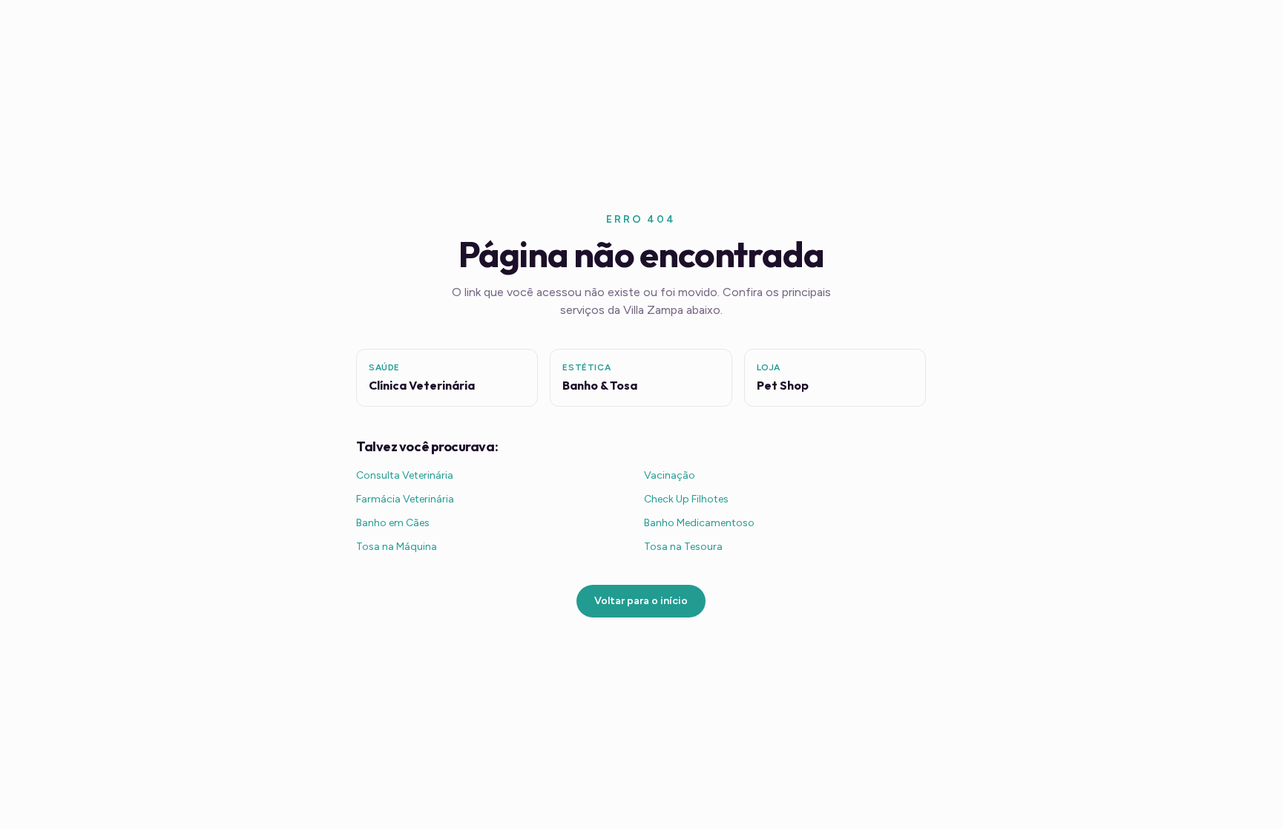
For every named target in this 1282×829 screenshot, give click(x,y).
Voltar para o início (641, 600)
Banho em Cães (393, 523)
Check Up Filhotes (686, 499)
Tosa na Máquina (396, 546)
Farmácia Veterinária (405, 499)
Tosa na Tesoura (683, 546)
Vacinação (669, 475)
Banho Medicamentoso (699, 523)
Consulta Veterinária (404, 475)
